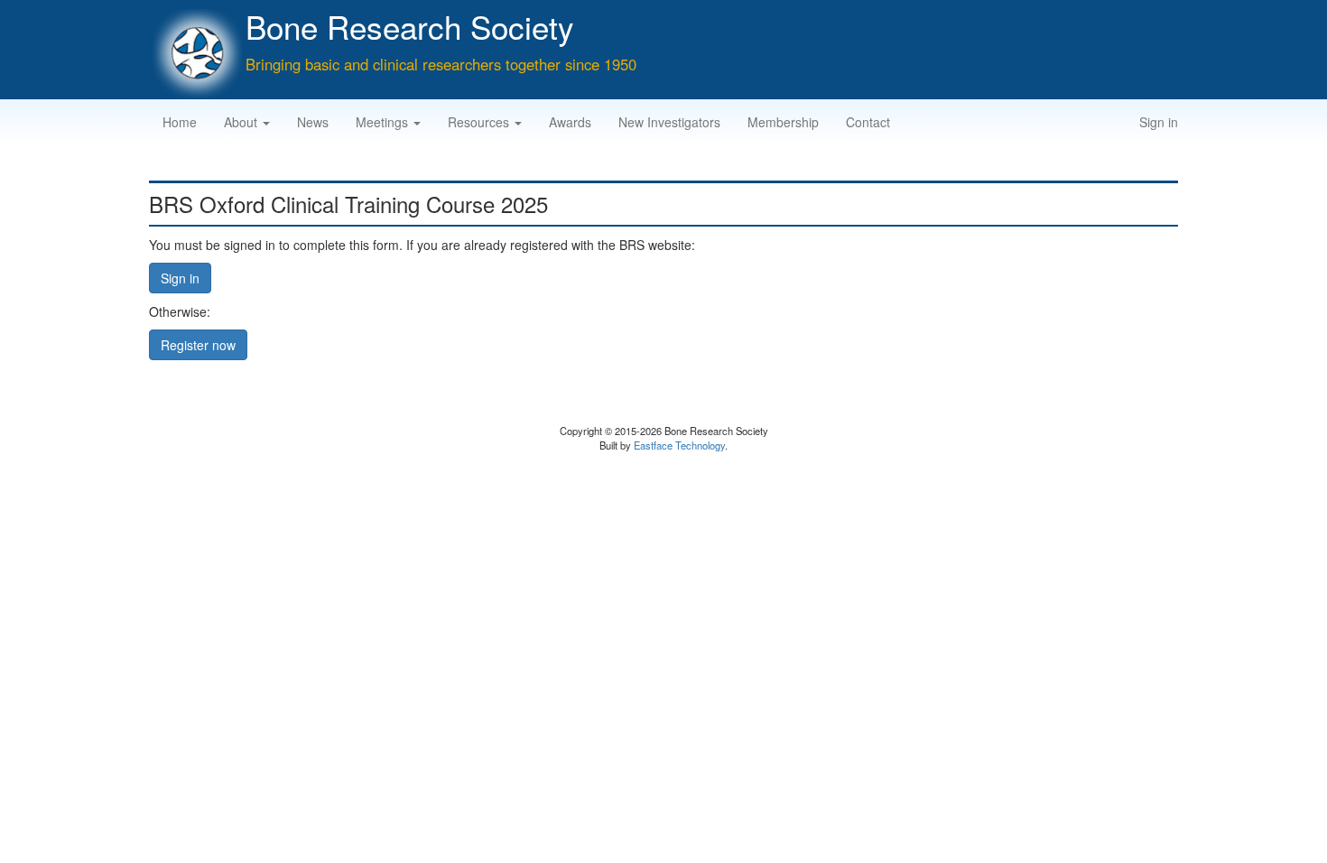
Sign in (1158, 122)
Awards (570, 122)
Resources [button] (480, 122)
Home (179, 122)
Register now (198, 345)
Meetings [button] (384, 122)
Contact (868, 122)
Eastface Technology (679, 445)
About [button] (242, 122)
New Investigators (669, 122)
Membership (783, 122)
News (313, 122)
